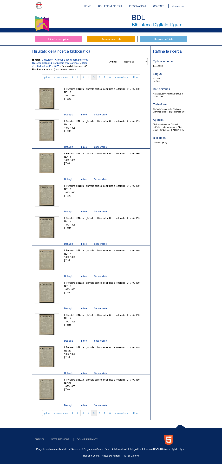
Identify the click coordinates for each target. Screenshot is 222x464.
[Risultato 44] (47, 195)
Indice (84, 114)
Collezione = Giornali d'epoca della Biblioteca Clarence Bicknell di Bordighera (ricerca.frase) (60, 61)
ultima (135, 77)
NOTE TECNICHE (60, 439)
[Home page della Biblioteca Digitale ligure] (42, 16)
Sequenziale (100, 114)
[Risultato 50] (47, 389)
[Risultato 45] (47, 227)
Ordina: (113, 61)
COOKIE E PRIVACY (87, 439)
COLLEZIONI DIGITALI (110, 6)
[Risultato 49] (47, 356)
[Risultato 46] (47, 260)
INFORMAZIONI (137, 6)
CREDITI (39, 439)
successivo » (121, 77)
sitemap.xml (178, 6)
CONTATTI (158, 6)
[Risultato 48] (47, 324)
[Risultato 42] (47, 130)
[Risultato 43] (47, 163)
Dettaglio (68, 114)
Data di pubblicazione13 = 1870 (59, 64)
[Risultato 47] (47, 292)
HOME (87, 6)
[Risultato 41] (47, 98)
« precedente (61, 77)
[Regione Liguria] (39, 4)
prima (47, 77)
